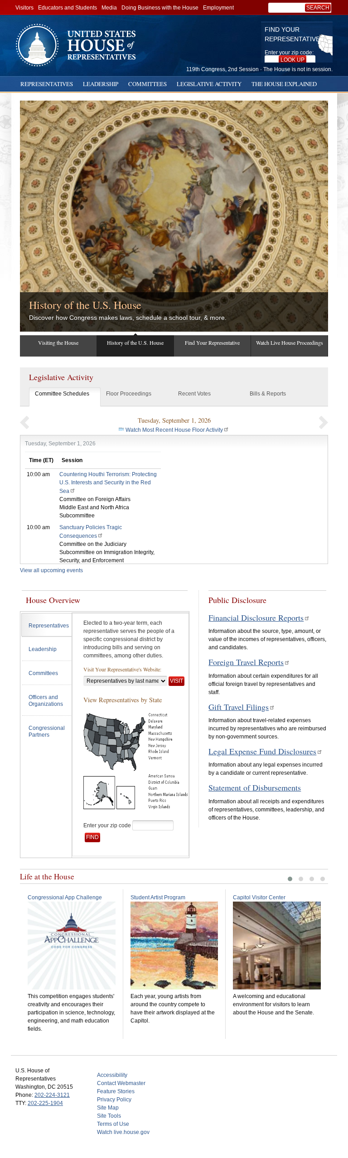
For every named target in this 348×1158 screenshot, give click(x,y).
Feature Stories (116, 1091)
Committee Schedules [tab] (62, 394)
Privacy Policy (114, 1099)
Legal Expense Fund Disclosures (262, 751)
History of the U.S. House (85, 305)
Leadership (100, 84)
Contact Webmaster (121, 1083)
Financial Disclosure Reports (256, 617)
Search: (319, 8)
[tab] (46, 625)
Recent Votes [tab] (194, 394)
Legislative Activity (209, 84)
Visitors (24, 7)
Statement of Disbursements (254, 787)
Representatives (46, 84)
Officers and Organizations (46, 701)
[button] (24, 422)
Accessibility (112, 1075)
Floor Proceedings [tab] (128, 394)
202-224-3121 (52, 1095)
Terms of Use (113, 1124)
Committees (147, 84)
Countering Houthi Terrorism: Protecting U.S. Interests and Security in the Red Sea (108, 482)
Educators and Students (67, 7)
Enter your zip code (107, 825)
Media (109, 7)
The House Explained (284, 84)
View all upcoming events (51, 570)
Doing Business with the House (159, 7)
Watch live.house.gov (123, 1132)
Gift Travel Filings (238, 706)
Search (317, 8)
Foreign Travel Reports (246, 661)
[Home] (78, 45)
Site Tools (109, 1116)
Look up (292, 60)
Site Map (108, 1108)
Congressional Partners (47, 731)
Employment (218, 7)
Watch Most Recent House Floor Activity (174, 430)
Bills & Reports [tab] (268, 394)
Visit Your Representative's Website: (122, 669)
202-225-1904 (45, 1103)
